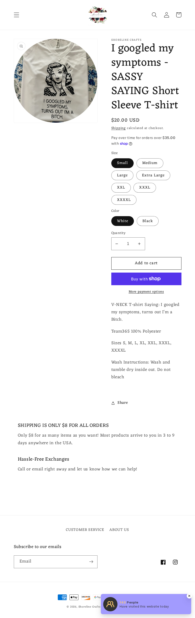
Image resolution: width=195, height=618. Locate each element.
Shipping (118, 128)
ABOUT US (119, 530)
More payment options (146, 291)
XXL (121, 187)
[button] (16, 15)
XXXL (144, 187)
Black (147, 221)
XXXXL (124, 200)
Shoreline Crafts (89, 606)
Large (122, 175)
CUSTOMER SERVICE (85, 530)
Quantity (118, 233)
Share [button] (122, 403)
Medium (150, 163)
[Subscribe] (91, 561)
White (122, 221)
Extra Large (153, 175)
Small (122, 163)
